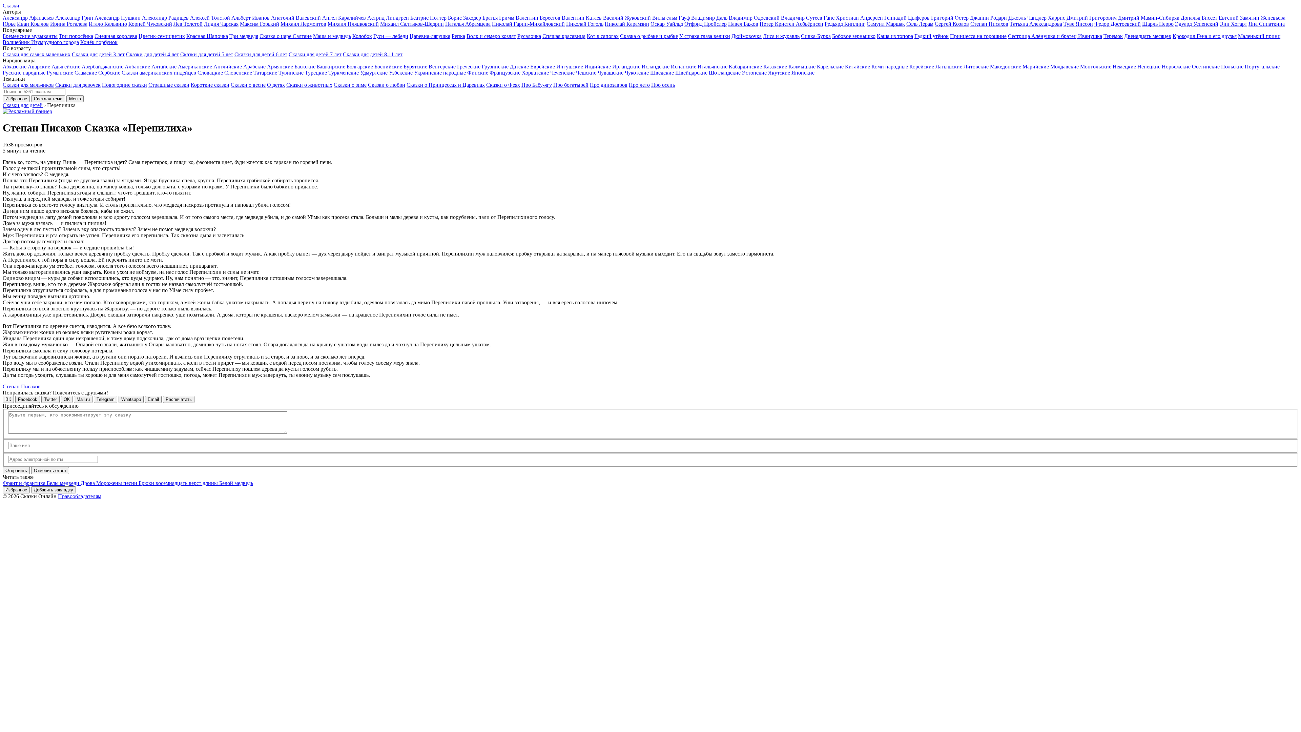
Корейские (921, 66)
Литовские (976, 66)
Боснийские (388, 66)
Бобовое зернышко (853, 36)
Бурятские (415, 66)
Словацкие (210, 73)
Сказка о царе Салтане (286, 36)
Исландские (655, 66)
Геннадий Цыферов (907, 18)
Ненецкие (1148, 66)
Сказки (11, 5)
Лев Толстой (188, 24)
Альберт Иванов (250, 18)
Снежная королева (116, 36)
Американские (195, 66)
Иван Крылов (33, 24)
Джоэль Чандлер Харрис (1036, 18)
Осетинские (1206, 66)
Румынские (60, 73)
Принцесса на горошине (978, 36)
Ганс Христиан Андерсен (853, 18)
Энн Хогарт (1233, 24)
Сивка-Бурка (816, 36)
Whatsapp (131, 399)
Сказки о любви (386, 85)
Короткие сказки (210, 85)
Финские (477, 73)
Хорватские (535, 73)
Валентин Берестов (538, 18)
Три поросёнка (76, 36)
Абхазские (14, 66)
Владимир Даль (709, 18)
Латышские (948, 66)
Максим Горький (259, 24)
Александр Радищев (165, 18)
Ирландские (626, 66)
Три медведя (243, 36)
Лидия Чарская (221, 24)
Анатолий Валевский (296, 18)
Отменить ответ (50, 470)
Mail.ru (83, 399)
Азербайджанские (102, 66)
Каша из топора (895, 36)
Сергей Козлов (952, 24)
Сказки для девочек (78, 85)
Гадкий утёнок (931, 36)
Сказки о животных (309, 85)
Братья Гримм (498, 18)
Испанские (683, 66)
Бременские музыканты (30, 36)
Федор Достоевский (1117, 24)
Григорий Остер (950, 18)
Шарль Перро (1158, 24)
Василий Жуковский (627, 18)
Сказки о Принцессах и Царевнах (446, 85)
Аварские (39, 66)
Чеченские (562, 73)
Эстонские (754, 73)
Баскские (304, 66)
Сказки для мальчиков (28, 85)
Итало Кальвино (108, 24)
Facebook (27, 399)
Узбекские (401, 73)
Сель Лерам (919, 24)
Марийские (1036, 66)
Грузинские (495, 66)
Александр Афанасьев (28, 18)
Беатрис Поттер (428, 18)
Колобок (362, 36)
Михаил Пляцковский (353, 24)
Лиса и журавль (781, 36)
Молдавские (1064, 66)
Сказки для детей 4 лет (152, 54)
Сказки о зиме (350, 85)
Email (153, 399)
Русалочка (529, 36)
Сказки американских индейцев (159, 73)
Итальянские (712, 66)
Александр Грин (74, 18)
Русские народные (24, 73)
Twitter (50, 399)
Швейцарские (691, 73)
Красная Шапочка (207, 36)
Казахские (775, 66)
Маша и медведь (332, 36)
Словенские (238, 73)
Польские (1232, 66)
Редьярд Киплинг (845, 24)
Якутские (779, 73)
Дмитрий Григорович (1092, 18)
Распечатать (179, 399)
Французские (505, 73)
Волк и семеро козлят (491, 36)
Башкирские (331, 66)
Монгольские (1095, 66)
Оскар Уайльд (666, 24)
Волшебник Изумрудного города (41, 42)
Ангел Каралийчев (344, 18)
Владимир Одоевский (754, 18)
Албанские (137, 66)
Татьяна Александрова (1036, 24)
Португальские (1262, 66)
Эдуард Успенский (1196, 24)
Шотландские (725, 73)
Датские (519, 66)
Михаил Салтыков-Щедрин (412, 24)
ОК (67, 399)
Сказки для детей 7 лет (315, 54)
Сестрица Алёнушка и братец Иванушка (1055, 36)
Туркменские (343, 73)
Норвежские (1176, 66)
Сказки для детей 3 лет (98, 54)
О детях (276, 85)
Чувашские (610, 73)
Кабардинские (745, 66)
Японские (802, 73)
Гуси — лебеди (390, 36)
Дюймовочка (746, 36)
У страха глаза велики (704, 36)
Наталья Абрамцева (468, 24)
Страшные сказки (168, 85)
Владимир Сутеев (801, 18)
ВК (8, 399)
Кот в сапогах (603, 36)
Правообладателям (79, 496)
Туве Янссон (1078, 24)
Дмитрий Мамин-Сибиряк (1148, 18)
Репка (458, 36)
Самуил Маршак (886, 24)
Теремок (1113, 36)
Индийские (597, 66)
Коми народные (889, 66)
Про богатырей (570, 85)
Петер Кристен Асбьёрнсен (791, 24)
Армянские (280, 66)
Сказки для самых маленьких (36, 54)
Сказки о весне (248, 85)
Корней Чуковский (150, 24)
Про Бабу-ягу (536, 85)
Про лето (639, 85)
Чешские (586, 73)
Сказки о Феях (503, 85)
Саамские (86, 73)
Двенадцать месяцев (1147, 36)
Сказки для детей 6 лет (260, 54)
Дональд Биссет (1199, 18)
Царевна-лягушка (430, 36)
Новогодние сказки (124, 85)
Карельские (830, 66)
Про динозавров (608, 85)
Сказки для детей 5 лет (206, 54)
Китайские (857, 66)
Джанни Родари (988, 18)
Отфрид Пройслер (705, 24)
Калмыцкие (801, 66)
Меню (75, 98)
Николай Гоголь (584, 24)
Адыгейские (65, 66)
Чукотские (637, 73)
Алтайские (164, 66)
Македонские (1005, 66)
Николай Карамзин (627, 24)
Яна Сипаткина (1266, 24)
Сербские (109, 73)
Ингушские (569, 66)
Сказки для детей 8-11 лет (372, 54)
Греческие (468, 66)
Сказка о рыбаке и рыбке (649, 36)
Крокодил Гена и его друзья (1205, 36)
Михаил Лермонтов (303, 24)
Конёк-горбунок (99, 42)
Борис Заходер (464, 18)
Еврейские (542, 66)
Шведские (662, 73)
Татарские (265, 73)
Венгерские (442, 66)
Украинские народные (440, 73)
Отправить (16, 470)
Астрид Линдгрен (388, 18)
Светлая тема (48, 98)
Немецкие (1124, 66)
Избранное (16, 98)
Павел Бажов (743, 24)
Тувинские (291, 73)
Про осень (663, 85)
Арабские (254, 66)
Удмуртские (374, 73)
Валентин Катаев (582, 18)
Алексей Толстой (210, 18)
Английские (227, 66)
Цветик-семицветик (162, 36)
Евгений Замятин (1239, 18)
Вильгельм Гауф (671, 18)
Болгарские (360, 66)
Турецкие (316, 73)
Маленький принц (1259, 36)
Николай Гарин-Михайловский (528, 24)
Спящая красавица (563, 36)
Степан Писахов (989, 24)
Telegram (106, 399)
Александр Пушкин (118, 18)
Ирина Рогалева (68, 24)
